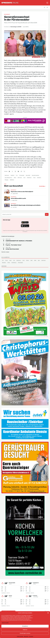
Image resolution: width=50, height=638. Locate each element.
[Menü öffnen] (47, 7)
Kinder (9, 262)
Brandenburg (14, 262)
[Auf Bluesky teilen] (18, 171)
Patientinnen (29, 177)
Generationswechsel (35, 175)
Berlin (11, 260)
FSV (3, 260)
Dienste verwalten (5, 622)
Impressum (31, 636)
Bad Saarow (7, 175)
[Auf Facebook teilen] (12, 171)
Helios (15, 177)
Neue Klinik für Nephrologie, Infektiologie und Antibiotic (25, 205)
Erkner (6, 260)
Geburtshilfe (28, 175)
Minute (27, 260)
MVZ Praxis (20, 177)
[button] (48, 613)
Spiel (39, 260)
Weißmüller (12, 179)
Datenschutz (26, 636)
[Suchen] (44, 7)
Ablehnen (25, 629)
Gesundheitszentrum (8, 177)
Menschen (4, 262)
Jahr (14, 260)
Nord (24, 177)
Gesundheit (7, 14)
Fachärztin (12, 175)
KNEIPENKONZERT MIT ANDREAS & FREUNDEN (19, 241)
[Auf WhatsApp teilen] (9, 171)
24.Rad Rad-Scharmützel (12, 249)
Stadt (31, 260)
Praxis (34, 177)
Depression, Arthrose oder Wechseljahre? (22, 191)
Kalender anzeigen (5, 252)
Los (47, 214)
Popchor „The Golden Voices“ (14, 245)
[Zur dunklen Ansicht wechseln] (47, 3)
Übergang (6, 179)
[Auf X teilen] (15, 171)
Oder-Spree (43, 260)
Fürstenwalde (21, 175)
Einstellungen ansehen (25, 633)
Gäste (35, 260)
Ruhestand (39, 177)
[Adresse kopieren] (24, 171)
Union (24, 260)
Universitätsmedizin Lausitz (18, 198)
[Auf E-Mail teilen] (21, 171)
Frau (17, 175)
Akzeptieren (25, 626)
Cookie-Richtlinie (20, 636)
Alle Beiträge (42, 186)
